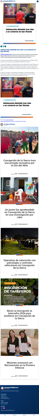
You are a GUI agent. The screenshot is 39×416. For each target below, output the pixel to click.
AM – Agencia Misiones (8, 119)
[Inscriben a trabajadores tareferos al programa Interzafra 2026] (19, 303)
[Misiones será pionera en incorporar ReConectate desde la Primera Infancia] (19, 354)
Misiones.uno (3, 395)
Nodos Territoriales (4, 402)
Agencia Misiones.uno (5, 398)
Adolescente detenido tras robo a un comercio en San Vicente (13, 121)
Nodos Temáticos (4, 403)
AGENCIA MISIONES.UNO (6, 54)
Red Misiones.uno (4, 397)
